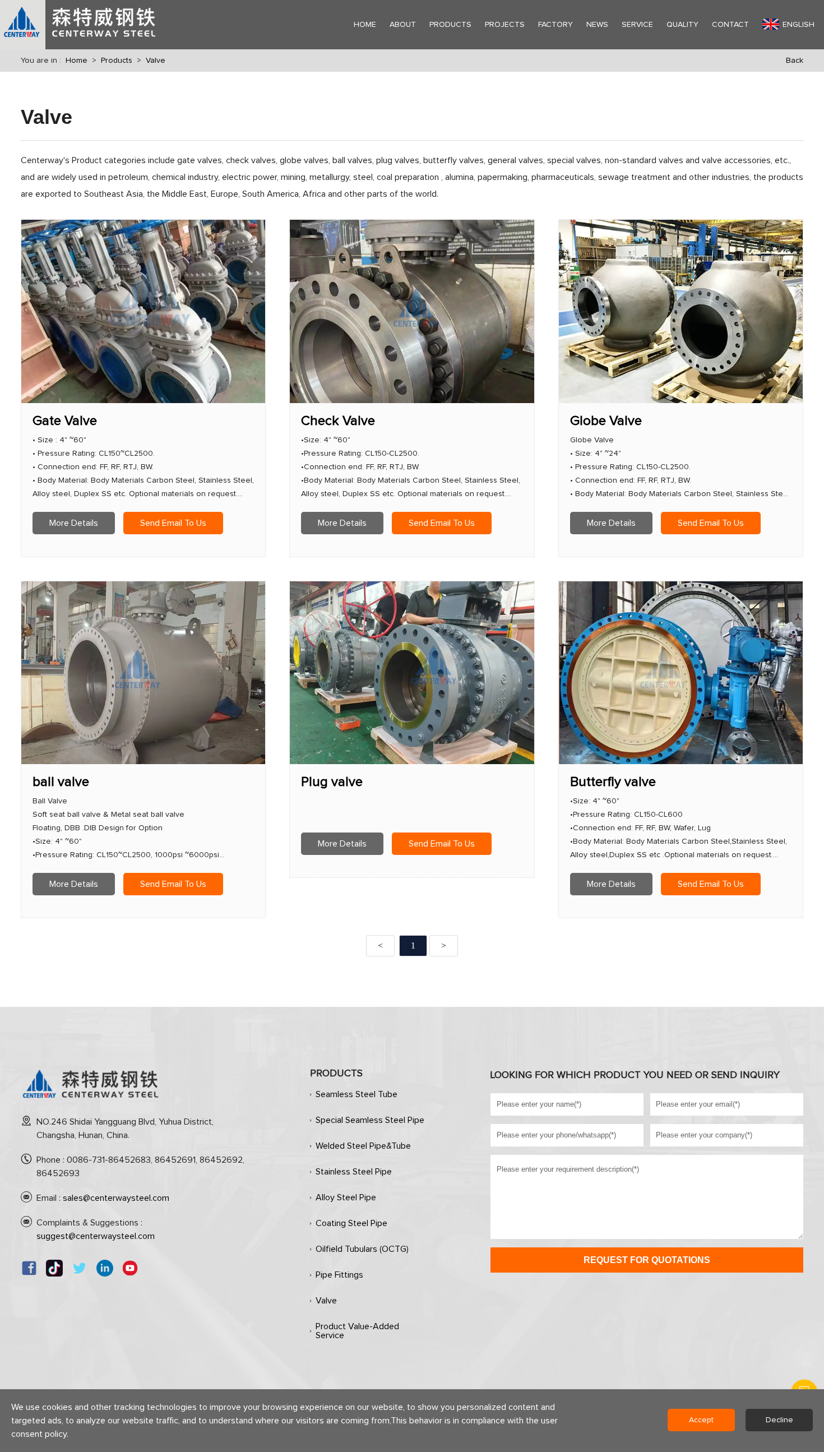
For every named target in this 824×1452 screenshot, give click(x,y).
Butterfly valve (613, 782)
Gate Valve (65, 421)
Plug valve (332, 782)
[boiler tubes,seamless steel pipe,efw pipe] (91, 1102)
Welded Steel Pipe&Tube (363, 1145)
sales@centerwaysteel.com (116, 1198)
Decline (779, 1420)
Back (794, 60)
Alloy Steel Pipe (346, 1197)
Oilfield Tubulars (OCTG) (362, 1249)
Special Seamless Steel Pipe (370, 1120)
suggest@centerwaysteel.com (95, 1236)
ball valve (61, 782)
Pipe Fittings (339, 1274)
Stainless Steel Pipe (354, 1171)
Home (76, 60)
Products (116, 60)
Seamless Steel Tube (356, 1094)
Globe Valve (606, 421)
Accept (701, 1420)
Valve (155, 60)
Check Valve (338, 421)
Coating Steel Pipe (351, 1223)
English (798, 25)
